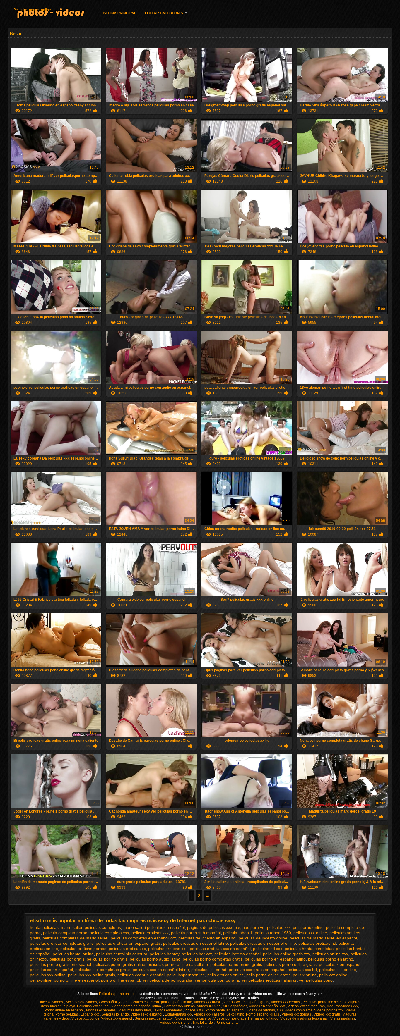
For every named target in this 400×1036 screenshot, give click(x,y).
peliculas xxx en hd (208, 969)
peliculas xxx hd (302, 969)
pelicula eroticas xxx (150, 932)
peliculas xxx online (48, 975)
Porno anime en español (64, 1010)
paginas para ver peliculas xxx (262, 927)
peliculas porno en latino (330, 959)
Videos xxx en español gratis (246, 1002)
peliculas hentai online (73, 953)
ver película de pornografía (167, 980)
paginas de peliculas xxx (209, 927)
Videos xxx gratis (327, 1014)
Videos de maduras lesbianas (304, 1018)
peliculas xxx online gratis (91, 975)
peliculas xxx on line (337, 969)
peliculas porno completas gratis (212, 959)
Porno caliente (228, 1022)
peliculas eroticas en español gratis (128, 943)
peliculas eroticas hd (317, 943)
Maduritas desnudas (134, 1010)
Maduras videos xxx (342, 1006)
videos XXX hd (209, 1006)
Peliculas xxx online (93, 1006)
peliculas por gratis (66, 959)
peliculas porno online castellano (178, 964)
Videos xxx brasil (208, 1002)
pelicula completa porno (65, 932)
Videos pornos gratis (229, 1018)
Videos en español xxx (267, 1006)
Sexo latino (235, 1014)
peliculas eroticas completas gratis (61, 943)
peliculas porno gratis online (119, 964)
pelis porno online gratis (268, 975)
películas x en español (339, 964)
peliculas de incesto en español (207, 938)
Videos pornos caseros (193, 1018)
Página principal (119, 13)
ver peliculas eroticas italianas (269, 980)
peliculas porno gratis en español (60, 964)
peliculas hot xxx (197, 953)
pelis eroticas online (225, 975)
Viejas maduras (342, 1018)
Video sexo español (147, 1014)
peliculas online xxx (330, 953)
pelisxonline (41, 980)
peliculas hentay (164, 953)
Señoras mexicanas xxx (154, 1018)
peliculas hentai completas (309, 948)
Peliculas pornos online (32, 10)
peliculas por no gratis (107, 959)
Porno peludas (67, 1014)
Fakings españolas (168, 1010)
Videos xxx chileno (175, 1022)
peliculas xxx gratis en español (257, 969)
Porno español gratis (263, 1014)
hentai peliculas (44, 927)
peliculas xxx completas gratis (102, 969)
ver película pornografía (217, 980)
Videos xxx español (117, 1018)
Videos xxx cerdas (286, 1002)
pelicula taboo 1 (237, 932)
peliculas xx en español (51, 969)
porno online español (120, 980)
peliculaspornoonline (186, 975)
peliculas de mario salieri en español (323, 938)
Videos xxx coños (85, 1018)
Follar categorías (164, 13)
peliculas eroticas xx (127, 948)
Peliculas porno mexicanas (324, 1002)
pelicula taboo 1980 (273, 932)
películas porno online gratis (290, 964)
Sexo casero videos (81, 1002)
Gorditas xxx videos (180, 1006)
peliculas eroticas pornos (83, 948)
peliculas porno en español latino (275, 959)
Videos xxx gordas (297, 1014)
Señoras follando (115, 1014)
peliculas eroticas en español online (263, 943)
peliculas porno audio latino (155, 959)
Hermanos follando (263, 1018)
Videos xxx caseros (209, 1014)
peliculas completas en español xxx (143, 938)
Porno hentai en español (225, 1010)
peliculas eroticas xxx (167, 948)
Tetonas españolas (101, 1010)
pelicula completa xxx (109, 932)
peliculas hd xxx (267, 948)
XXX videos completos (294, 1010)
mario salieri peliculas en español (154, 927)
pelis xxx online (333, 975)
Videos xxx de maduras (306, 1006)
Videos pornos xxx (328, 1010)
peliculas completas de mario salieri (75, 938)
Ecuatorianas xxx (178, 1014)
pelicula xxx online (310, 932)
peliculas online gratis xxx (286, 953)
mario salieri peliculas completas (91, 927)
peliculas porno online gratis (236, 964)
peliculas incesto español (237, 953)
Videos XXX (194, 1010)
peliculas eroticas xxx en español (220, 948)
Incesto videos (52, 1002)
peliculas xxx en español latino (161, 969)
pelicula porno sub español (196, 932)
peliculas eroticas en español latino (195, 943)
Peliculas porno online (117, 994)
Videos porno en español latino (136, 1006)
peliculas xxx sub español (141, 975)
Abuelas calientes (133, 1002)
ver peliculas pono (316, 980)
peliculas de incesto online (263, 938)
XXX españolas (235, 1006)
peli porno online (308, 927)
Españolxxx (90, 1014)
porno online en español (76, 980)
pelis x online (305, 975)
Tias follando (203, 1022)
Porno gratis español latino (170, 1002)
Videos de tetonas (260, 1010)
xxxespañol (108, 1002)
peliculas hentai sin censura (121, 953)
